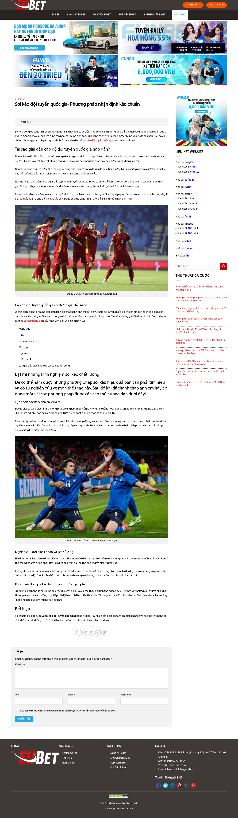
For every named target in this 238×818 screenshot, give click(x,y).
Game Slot (68, 763)
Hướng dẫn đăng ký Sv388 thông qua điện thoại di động (200, 288)
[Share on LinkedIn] (104, 633)
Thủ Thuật (180, 14)
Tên (18, 695)
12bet (188, 187)
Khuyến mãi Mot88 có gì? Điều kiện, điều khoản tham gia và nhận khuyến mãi (200, 362)
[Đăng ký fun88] (201, 120)
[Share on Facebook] (79, 633)
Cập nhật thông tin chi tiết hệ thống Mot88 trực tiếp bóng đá (200, 384)
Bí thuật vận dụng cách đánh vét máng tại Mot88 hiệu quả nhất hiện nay (201, 310)
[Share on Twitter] (85, 633)
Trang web (125, 695)
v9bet (188, 241)
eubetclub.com (126, 809)
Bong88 (192, 166)
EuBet (55, 14)
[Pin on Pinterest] (98, 633)
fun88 (188, 216)
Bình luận (20, 664)
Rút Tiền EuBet (127, 14)
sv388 (186, 255)
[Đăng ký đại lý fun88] (64, 37)
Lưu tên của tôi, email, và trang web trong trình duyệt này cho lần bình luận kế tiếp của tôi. (68, 711)
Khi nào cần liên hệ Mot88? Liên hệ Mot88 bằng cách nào (200, 341)
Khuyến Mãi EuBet (154, 14)
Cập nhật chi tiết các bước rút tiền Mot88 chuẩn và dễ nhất (200, 373)
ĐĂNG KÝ (193, 5)
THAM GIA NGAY (217, 5)
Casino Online (69, 753)
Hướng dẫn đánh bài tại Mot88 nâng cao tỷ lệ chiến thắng (199, 320)
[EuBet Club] (29, 5)
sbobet (189, 248)
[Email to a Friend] (91, 633)
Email (71, 695)
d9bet (191, 198)
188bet (192, 228)
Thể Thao (67, 758)
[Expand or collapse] (164, 122)
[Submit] (223, 266)
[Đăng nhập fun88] (173, 71)
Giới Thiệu (105, 803)
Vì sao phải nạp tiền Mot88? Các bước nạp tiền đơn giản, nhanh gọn (200, 352)
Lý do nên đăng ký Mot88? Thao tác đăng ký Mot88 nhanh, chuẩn (198, 331)
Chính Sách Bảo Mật (120, 803)
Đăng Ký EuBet (76, 14)
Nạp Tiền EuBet (102, 14)
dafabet (189, 179)
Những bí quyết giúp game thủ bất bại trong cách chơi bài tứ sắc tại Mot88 (201, 299)
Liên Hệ (134, 803)
